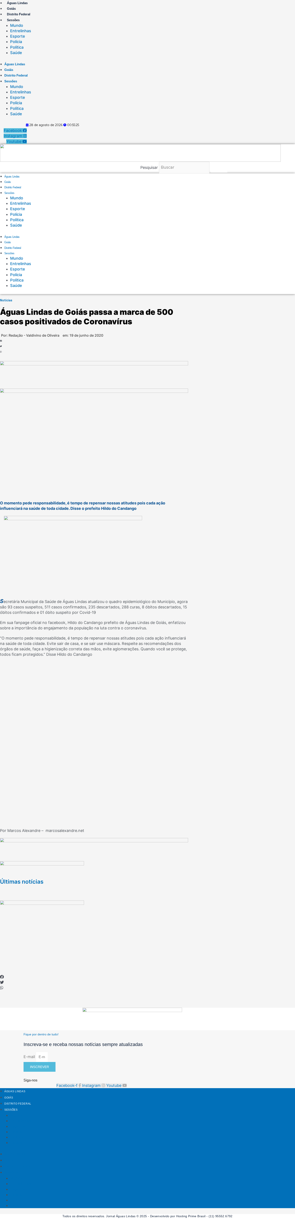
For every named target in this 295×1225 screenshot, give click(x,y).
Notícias (6, 300)
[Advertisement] (147, 944)
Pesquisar (149, 167)
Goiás (11, 8)
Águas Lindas (17, 3)
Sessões (13, 20)
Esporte (17, 36)
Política (17, 47)
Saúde (16, 52)
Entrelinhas (20, 31)
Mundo (16, 25)
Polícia (16, 41)
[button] (18, 341)
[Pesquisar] (219, 167)
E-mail (30, 1056)
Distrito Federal (18, 14)
